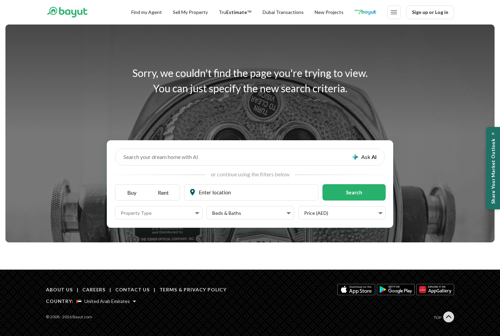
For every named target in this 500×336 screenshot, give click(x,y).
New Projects (329, 12)
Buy (131, 192)
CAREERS (93, 289)
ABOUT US (59, 289)
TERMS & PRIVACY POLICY (193, 289)
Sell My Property (190, 12)
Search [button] (354, 192)
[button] (160, 213)
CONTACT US (132, 289)
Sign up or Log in (430, 12)
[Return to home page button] (67, 12)
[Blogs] (365, 12)
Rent (163, 192)
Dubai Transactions (283, 12)
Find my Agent (146, 12)
